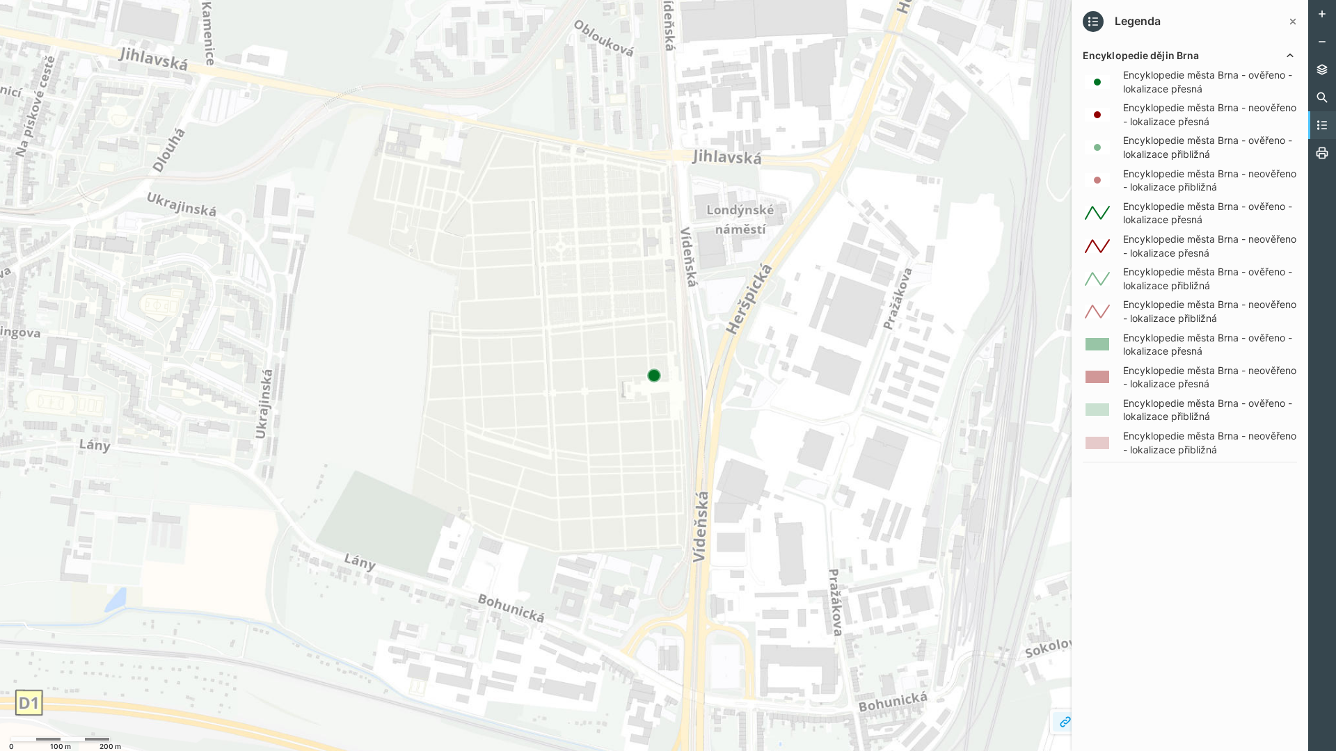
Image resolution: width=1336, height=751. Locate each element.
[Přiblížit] (1322, 14)
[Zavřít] (1293, 21)
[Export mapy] (1322, 153)
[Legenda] (1322, 125)
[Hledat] (1322, 97)
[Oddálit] (1322, 42)
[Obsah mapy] (1322, 69)
